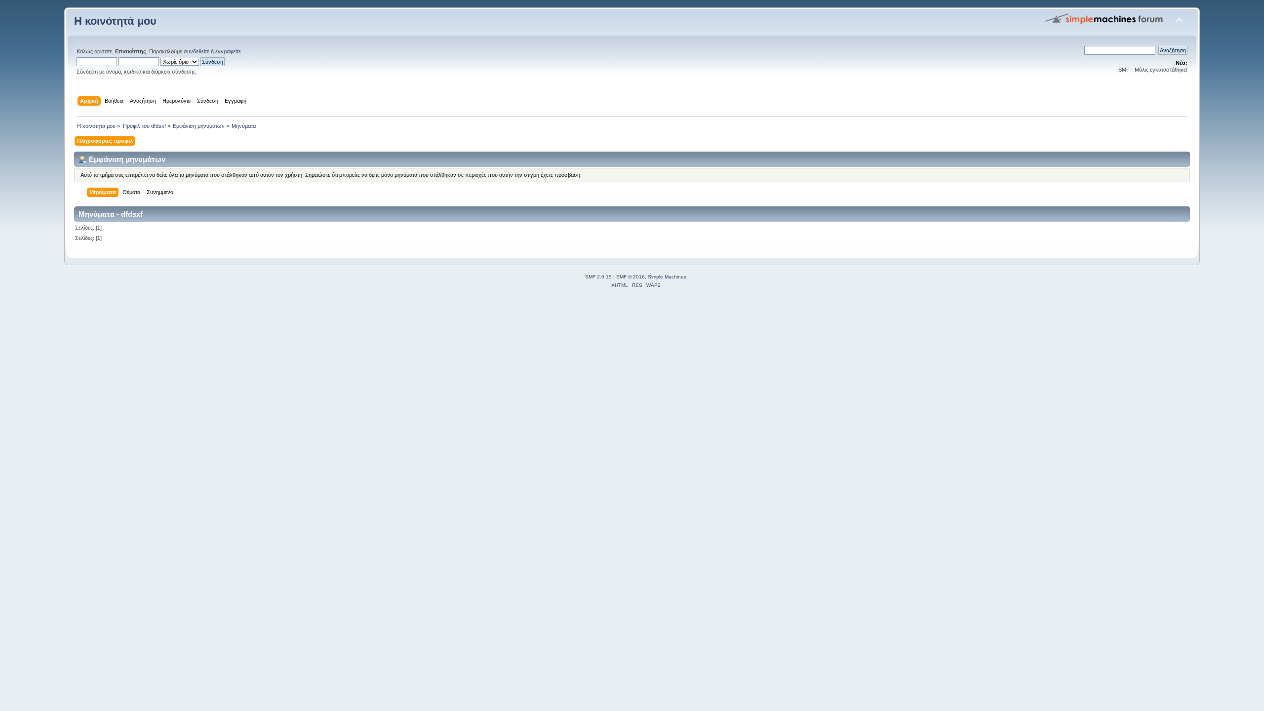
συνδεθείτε (196, 51)
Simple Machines (667, 276)
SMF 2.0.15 (598, 276)
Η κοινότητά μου (115, 21)
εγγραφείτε (228, 51)
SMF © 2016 (630, 276)
